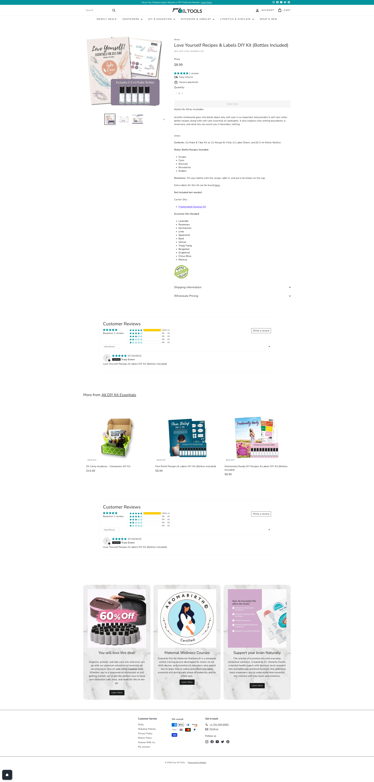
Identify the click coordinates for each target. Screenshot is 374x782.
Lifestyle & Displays (236, 19)
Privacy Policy (145, 733)
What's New (268, 19)
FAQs (141, 724)
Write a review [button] (261, 330)
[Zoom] (123, 70)
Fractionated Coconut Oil (192, 206)
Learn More (116, 692)
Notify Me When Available (189, 109)
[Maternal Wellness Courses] (187, 618)
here (217, 185)
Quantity (179, 87)
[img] (119, 355)
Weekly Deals (107, 19)
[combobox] (100, 10)
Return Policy (145, 737)
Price (177, 59)
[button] (181, 73)
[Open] (7, 775)
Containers (131, 19)
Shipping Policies (147, 728)
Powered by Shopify (197, 762)
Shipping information (188, 287)
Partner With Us (146, 742)
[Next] (162, 119)
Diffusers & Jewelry (196, 19)
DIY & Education (160, 19)
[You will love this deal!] (117, 618)
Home (177, 39)
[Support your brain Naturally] (257, 618)
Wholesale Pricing (186, 296)
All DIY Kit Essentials (119, 394)
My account (144, 746)
